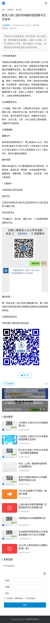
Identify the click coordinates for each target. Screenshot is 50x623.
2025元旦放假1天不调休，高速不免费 (32, 492)
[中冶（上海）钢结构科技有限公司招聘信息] (9, 467)
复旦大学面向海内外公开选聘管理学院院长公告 (32, 478)
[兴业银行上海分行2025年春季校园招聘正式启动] (9, 440)
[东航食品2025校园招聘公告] (9, 521)
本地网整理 (6, 25)
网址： (8, 593)
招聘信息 (5, 28)
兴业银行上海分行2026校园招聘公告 (33, 424)
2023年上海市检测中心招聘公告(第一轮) (33, 547)
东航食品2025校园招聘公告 (32, 518)
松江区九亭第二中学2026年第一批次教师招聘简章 (33, 451)
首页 (3, 10)
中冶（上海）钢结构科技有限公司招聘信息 (32, 465)
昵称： (8, 580)
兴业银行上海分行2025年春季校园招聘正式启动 (33, 438)
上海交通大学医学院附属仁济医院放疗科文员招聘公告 (32, 506)
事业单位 (36, 25)
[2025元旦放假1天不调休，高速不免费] (9, 494)
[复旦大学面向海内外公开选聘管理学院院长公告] (9, 480)
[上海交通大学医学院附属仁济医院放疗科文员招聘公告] (9, 508)
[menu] (46, 3)
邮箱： (8, 587)
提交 (25, 605)
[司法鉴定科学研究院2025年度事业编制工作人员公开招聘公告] (9, 535)
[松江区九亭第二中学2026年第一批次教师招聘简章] (9, 453)
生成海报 (9, 383)
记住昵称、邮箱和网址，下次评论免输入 (21, 598)
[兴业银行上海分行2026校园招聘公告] (9, 426)
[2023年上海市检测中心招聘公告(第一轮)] (9, 548)
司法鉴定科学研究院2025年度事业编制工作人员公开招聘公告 (33, 533)
